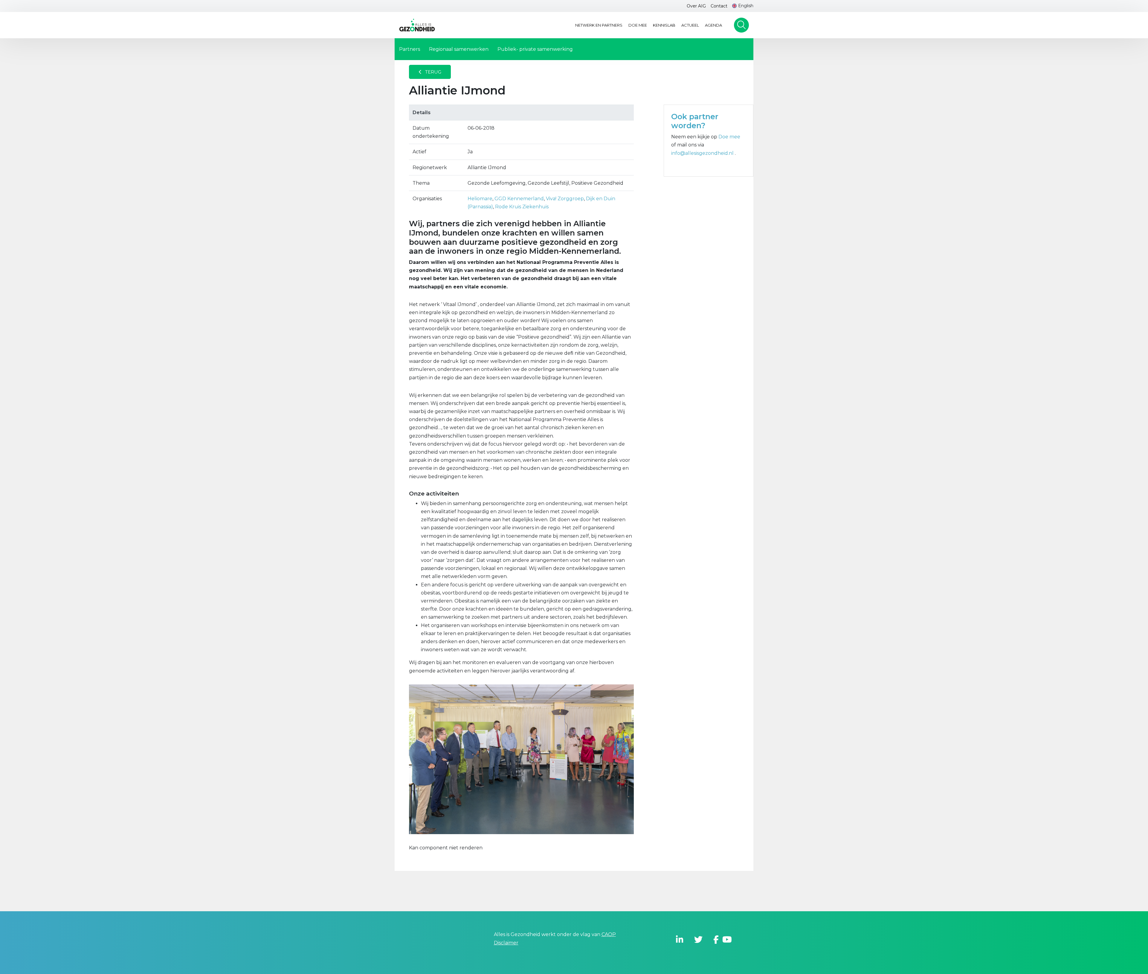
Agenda (713, 25)
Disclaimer (506, 943)
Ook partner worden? (694, 121)
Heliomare (480, 198)
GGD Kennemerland (519, 198)
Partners (409, 49)
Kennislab (664, 25)
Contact (719, 6)
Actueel (690, 25)
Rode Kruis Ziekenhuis (522, 207)
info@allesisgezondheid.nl (703, 153)
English (745, 5)
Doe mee (637, 25)
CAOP (609, 934)
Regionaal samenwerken (458, 49)
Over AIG (696, 6)
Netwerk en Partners (598, 25)
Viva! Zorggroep (565, 198)
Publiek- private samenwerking (535, 49)
